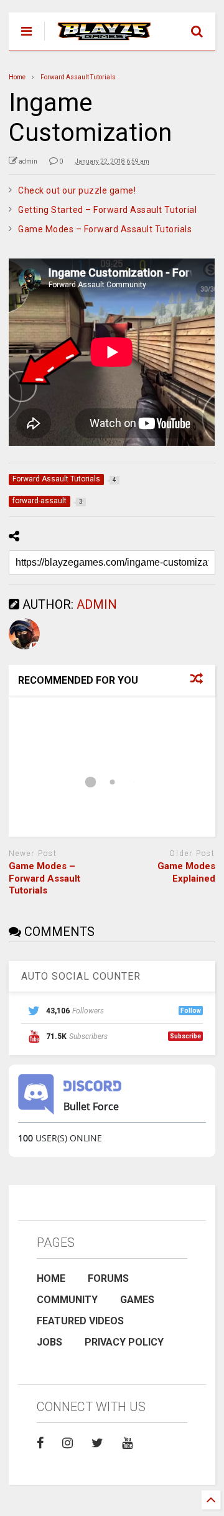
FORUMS (108, 1278)
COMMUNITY (67, 1300)
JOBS (49, 1342)
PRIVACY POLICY (124, 1342)
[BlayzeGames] (97, 41)
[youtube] (127, 1443)
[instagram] (67, 1443)
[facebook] (40, 1443)
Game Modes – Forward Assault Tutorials (105, 229)
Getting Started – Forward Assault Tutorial (107, 210)
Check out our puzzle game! (77, 190)
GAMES (137, 1300)
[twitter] (97, 1443)
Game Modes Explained (186, 872)
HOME (51, 1278)
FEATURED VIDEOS (80, 1321)
